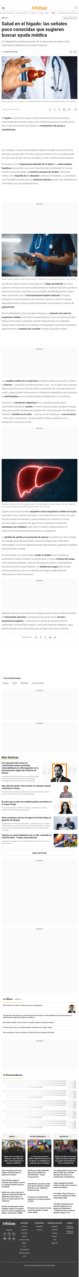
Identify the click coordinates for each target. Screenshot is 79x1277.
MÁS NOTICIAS (40, 853)
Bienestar (24, 683)
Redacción (39, 1226)
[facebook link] (4, 1234)
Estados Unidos (24, 1240)
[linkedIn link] (13, 1238)
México (5, 18)
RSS (24, 1256)
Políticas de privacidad (69, 1232)
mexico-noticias (38, 683)
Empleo (39, 1230)
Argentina (24, 1230)
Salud (15, 683)
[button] (3, 8)
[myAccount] (75, 8)
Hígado (5, 683)
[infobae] (39, 8)
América (24, 1226)
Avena (40, 13)
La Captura (25, 13)
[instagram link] (13, 1234)
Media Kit (55, 1243)
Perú (24, 1246)
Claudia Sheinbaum (15, 13)
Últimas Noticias (24, 1253)
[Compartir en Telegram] (69, 109)
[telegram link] (9, 1238)
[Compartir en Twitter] (59, 109)
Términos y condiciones (70, 1227)
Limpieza (33, 13)
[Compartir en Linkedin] (64, 109)
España (24, 1236)
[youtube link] (4, 1238)
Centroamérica (24, 1249)
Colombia (24, 1233)
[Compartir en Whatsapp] (50, 109)
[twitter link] (9, 1234)
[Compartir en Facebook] (55, 109)
